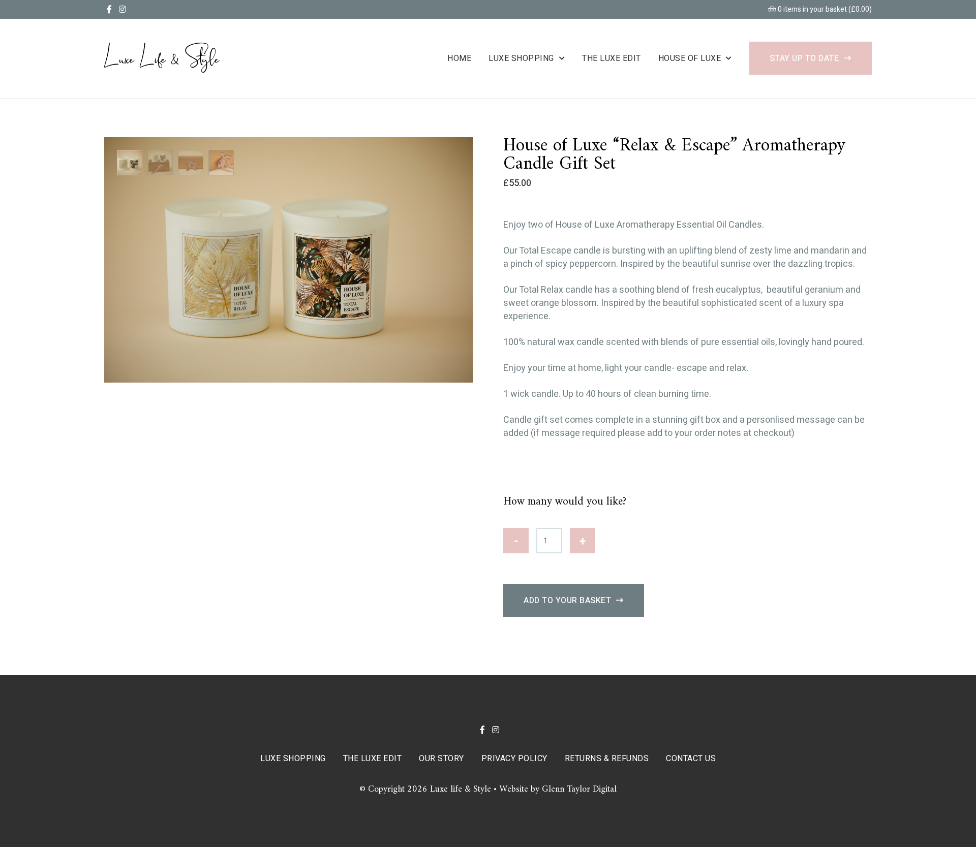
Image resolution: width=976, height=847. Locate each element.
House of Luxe (689, 58)
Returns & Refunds (607, 758)
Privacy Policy (514, 758)
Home (459, 58)
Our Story (441, 758)
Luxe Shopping (521, 58)
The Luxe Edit (611, 58)
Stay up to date (804, 58)
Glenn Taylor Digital (579, 789)
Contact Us (691, 758)
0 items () (824, 9)
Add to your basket (567, 600)
